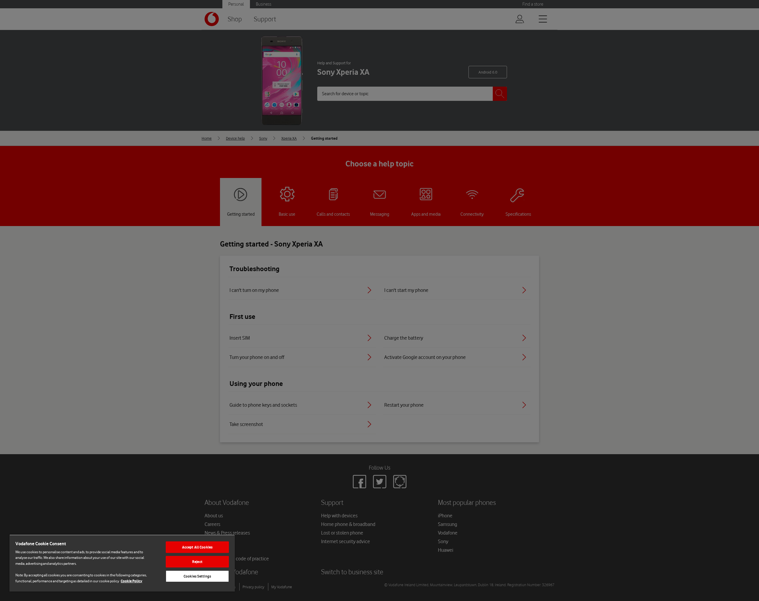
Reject (197, 561)
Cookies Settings (197, 576)
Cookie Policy (131, 581)
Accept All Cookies (197, 547)
